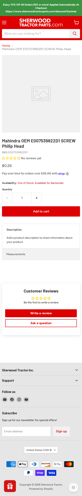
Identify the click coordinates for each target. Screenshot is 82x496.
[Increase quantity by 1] (37, 198)
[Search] (74, 33)
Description (14, 229)
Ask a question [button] (41, 323)
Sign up (61, 431)
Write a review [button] (41, 313)
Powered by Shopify (41, 488)
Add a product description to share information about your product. (39, 240)
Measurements (15, 254)
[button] (11, 158)
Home (6, 45)
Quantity (7, 189)
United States (39, 450)
